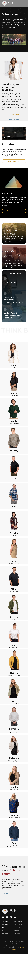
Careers (16, 930)
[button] (24, 3)
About (4, 927)
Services (5, 921)
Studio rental (18, 921)
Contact (5, 933)
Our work (5, 924)
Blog (3, 930)
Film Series (17, 933)
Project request (19, 924)
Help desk (17, 927)
